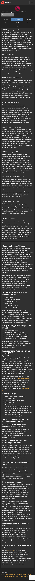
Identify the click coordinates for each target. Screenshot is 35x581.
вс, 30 (17, 26)
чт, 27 (6, 22)
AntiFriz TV (10, 550)
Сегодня (17, 19)
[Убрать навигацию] (31, 2)
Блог (2, 574)
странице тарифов (23, 378)
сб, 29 (28, 22)
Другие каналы (7, 15)
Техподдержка (21, 574)
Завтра (28, 19)
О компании (24, 576)
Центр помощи (10, 574)
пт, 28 (17, 22)
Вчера (6, 19)
